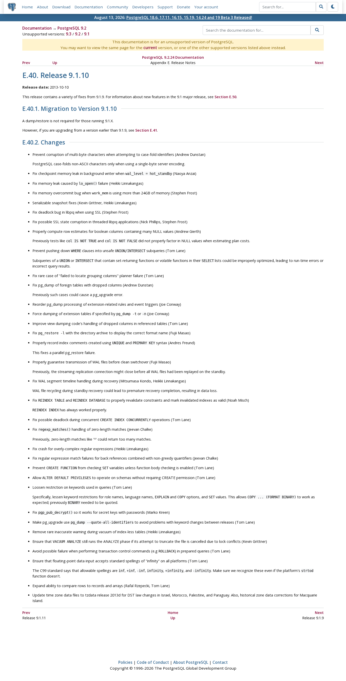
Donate (183, 6)
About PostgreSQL (190, 662)
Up (54, 62)
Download (61, 6)
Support (165, 6)
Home (27, 6)
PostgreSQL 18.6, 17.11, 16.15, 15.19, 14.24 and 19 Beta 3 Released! (189, 17)
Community (117, 6)
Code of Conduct (153, 662)
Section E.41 (146, 130)
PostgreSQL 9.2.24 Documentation (173, 57)
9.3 (68, 33)
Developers (142, 6)
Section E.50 (225, 96)
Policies (125, 662)
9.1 (87, 33)
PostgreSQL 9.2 (71, 28)
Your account (206, 6)
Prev (26, 62)
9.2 (78, 33)
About (42, 6)
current (150, 47)
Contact (220, 662)
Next (319, 62)
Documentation (88, 6)
